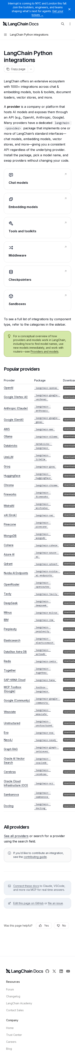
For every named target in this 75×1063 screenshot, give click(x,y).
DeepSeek (11, 603)
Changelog (13, 996)
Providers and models (44, 351)
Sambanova (11, 794)
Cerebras (10, 771)
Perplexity (10, 629)
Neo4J (8, 739)
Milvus (8, 612)
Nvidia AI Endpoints (16, 573)
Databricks (10, 445)
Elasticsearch (12, 640)
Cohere (8, 545)
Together (10, 670)
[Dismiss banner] (69, 9)
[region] (37, 595)
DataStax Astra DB (15, 651)
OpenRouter (11, 584)
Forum (10, 989)
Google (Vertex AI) (16, 397)
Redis (7, 661)
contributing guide (35, 856)
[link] (37, 179)
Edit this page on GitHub (28, 903)
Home (10, 1028)
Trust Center (14, 1034)
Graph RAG (11, 749)
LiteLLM (8, 457)
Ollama (8, 436)
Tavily (7, 593)
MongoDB (10, 535)
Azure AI (9, 554)
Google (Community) (17, 700)
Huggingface (12, 475)
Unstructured (12, 723)
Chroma (9, 485)
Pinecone (10, 524)
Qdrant (8, 563)
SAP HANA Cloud (14, 679)
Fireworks (10, 494)
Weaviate (10, 711)
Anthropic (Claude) (16, 408)
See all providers (16, 836)
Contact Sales (15, 1010)
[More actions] (70, 24)
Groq (7, 466)
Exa (6, 732)
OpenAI (8, 387)
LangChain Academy (19, 1003)
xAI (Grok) (10, 515)
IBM (6, 619)
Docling (8, 805)
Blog (9, 1048)
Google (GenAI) (14, 419)
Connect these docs (26, 886)
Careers (11, 1041)
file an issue (55, 903)
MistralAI (9, 505)
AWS (7, 429)
